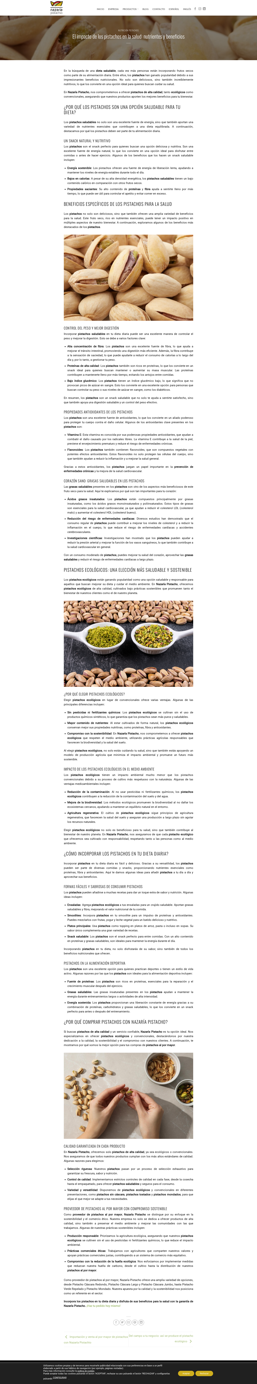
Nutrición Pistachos (128, 30)
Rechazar (204, 1373)
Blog (145, 9)
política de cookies (85, 1371)
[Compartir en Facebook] (116, 1322)
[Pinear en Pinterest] (135, 1322)
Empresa (113, 9)
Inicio (100, 9)
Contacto (158, 9)
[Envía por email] (129, 1322)
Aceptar (186, 1373)
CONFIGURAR (59, 1377)
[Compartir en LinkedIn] (141, 1322)
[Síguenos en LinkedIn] (204, 9)
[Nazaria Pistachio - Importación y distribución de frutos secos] (56, 7)
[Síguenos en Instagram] (199, 9)
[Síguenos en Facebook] (195, 9)
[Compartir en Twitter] (122, 1322)
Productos (130, 9)
